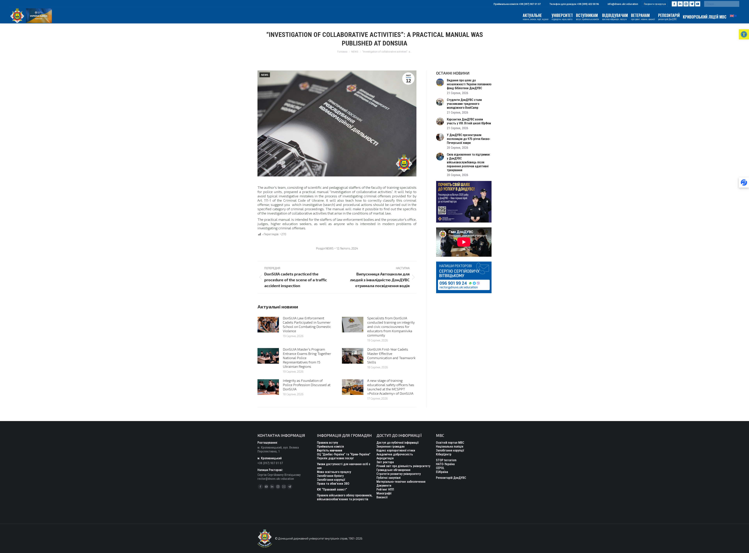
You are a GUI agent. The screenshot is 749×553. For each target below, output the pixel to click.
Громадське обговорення (393, 470)
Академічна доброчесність (394, 454)
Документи (383, 485)
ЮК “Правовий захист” (332, 489)
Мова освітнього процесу (334, 472)
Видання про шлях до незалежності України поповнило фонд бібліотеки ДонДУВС (469, 84)
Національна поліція (449, 446)
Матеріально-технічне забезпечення (400, 482)
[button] (744, 34)
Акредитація (385, 458)
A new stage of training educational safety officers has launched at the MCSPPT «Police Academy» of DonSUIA (390, 386)
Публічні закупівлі (388, 478)
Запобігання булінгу (330, 476)
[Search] (735, 4)
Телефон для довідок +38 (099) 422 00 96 (574, 4)
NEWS (264, 75)
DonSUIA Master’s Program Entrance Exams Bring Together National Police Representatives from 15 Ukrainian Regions (307, 358)
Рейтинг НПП (385, 489)
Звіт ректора (385, 462)
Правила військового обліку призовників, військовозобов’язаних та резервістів (344, 497)
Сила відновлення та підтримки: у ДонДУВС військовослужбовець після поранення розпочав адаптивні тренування (468, 162)
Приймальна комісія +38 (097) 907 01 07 (517, 4)
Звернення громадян (390, 446)
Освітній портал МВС (450, 442)
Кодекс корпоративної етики (395, 450)
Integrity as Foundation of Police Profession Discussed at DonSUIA (306, 384)
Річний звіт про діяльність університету (403, 466)
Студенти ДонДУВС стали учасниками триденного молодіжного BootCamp (464, 104)
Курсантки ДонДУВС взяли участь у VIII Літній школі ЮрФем (469, 121)
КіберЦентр (443, 454)
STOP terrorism (446, 460)
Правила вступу (327, 442)
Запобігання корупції (331, 480)
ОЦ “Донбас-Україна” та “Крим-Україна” (343, 454)
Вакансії (382, 497)
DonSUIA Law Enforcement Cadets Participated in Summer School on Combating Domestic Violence (307, 324)
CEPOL (440, 468)
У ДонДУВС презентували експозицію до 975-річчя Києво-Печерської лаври (468, 139)
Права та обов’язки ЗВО (333, 483)
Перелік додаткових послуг (335, 458)
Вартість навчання (329, 450)
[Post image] (268, 324)
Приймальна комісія (330, 446)
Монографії (383, 493)
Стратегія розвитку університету (398, 474)
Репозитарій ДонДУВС (451, 478)
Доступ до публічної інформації (397, 442)
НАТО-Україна (445, 464)
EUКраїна (442, 472)
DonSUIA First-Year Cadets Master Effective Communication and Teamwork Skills (391, 355)
